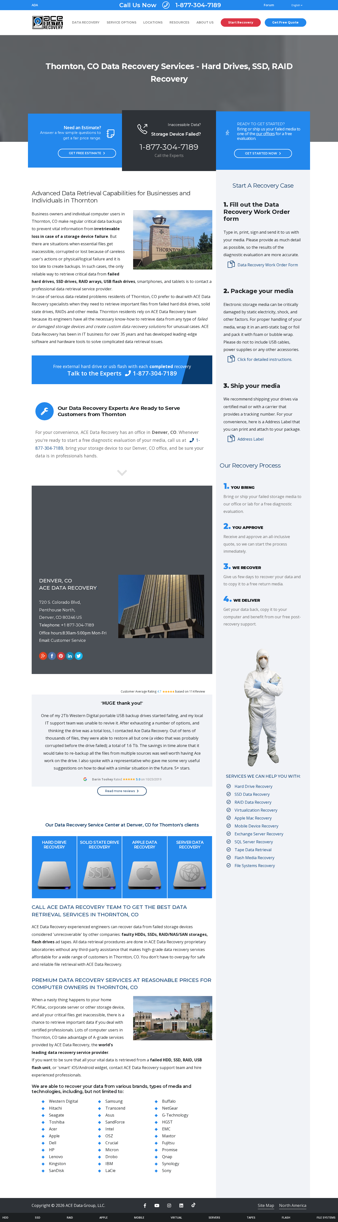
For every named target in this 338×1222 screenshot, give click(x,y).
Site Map (266, 1205)
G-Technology (175, 1115)
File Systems (326, 1217)
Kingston (57, 1163)
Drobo (111, 1156)
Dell (52, 1143)
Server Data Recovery (190, 844)
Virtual (176, 1217)
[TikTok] (193, 1205)
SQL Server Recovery (254, 842)
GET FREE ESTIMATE (85, 153)
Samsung (114, 1101)
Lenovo (56, 1156)
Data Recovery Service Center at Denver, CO (102, 824)
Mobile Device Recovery (256, 826)
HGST (167, 1122)
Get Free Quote (285, 22)
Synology (170, 1163)
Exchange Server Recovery (259, 834)
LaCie (110, 1170)
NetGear (170, 1108)
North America (292, 1205)
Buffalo (169, 1101)
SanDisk (56, 1170)
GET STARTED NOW (261, 153)
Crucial (111, 1143)
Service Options (121, 22)
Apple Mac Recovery (253, 818)
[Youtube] (157, 1205)
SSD (37, 1217)
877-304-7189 (80, 625)
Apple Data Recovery (144, 844)
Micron (112, 1149)
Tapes (251, 1217)
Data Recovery (85, 22)
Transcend (115, 1108)
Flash (286, 1217)
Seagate (56, 1115)
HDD (5, 1217)
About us (205, 22)
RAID (70, 1217)
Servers (214, 1217)
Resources (179, 22)
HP (51, 1149)
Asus (109, 1115)
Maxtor (169, 1136)
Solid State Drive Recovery (99, 844)
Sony (166, 1170)
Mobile (139, 1217)
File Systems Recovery (255, 865)
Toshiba (56, 1122)
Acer (53, 1129)
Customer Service (68, 640)
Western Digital (63, 1101)
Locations (153, 22)
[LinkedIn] (181, 1205)
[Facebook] (145, 1205)
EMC (166, 1129)
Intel (109, 1129)
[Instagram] (169, 1205)
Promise (169, 1149)
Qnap (167, 1156)
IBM (109, 1163)
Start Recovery (240, 22)
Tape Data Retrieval (253, 849)
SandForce (115, 1122)
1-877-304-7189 (170, 5)
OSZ (109, 1136)
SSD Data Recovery (252, 794)
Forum (269, 5)
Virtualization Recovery (256, 810)
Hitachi (55, 1108)
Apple (54, 1136)
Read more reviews (120, 791)
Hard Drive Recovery (54, 844)
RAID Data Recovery (253, 802)
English (296, 5)
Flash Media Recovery (254, 857)
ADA (35, 5)
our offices (265, 133)
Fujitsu (168, 1143)
